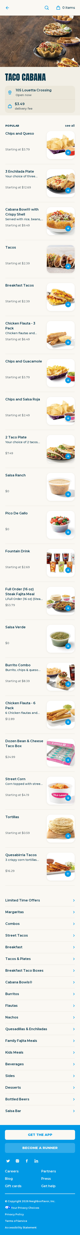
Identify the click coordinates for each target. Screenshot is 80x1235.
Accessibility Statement (21, 1227)
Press (46, 1179)
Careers (12, 1171)
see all (70, 125)
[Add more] (68, 874)
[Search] (46, 7)
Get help (48, 1186)
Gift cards (13, 1186)
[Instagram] (17, 1161)
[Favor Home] (8, 7)
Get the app (40, 1135)
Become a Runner (40, 1148)
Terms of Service (16, 1220)
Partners (48, 1171)
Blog (9, 1179)
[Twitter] (8, 1161)
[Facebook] (27, 1161)
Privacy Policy (14, 1214)
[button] (40, 147)
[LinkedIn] (36, 1161)
